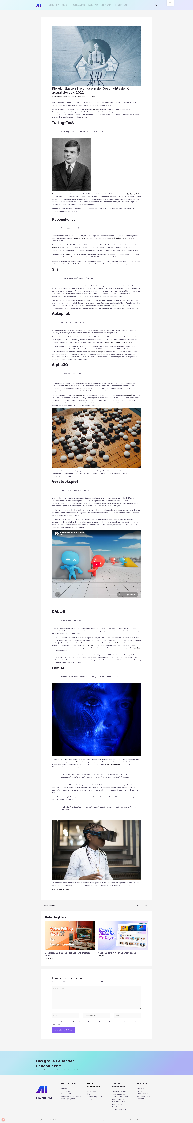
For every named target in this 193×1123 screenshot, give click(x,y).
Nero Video (116, 1107)
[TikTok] (48, 1097)
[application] (68, 5)
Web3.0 (95, 109)
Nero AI (64, 5)
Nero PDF (140, 1088)
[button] (156, 5)
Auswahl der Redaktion (61, 97)
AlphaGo (79, 395)
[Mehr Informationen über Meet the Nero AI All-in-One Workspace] (123, 935)
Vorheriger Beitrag (49, 905)
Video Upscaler (106, 5)
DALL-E (118, 643)
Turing (54, 194)
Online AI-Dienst (54, 5)
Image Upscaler (93, 5)
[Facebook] (37, 1097)
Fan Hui (67, 386)
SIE (136, 308)
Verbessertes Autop (95, 351)
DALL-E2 (90, 645)
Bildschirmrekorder (119, 1109)
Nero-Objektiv (92, 1091)
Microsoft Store (142, 1093)
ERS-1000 (69, 254)
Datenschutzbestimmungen (96, 1120)
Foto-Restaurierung (78, 5)
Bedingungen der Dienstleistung (138, 1120)
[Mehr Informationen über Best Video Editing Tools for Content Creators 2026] (70, 935)
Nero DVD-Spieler (118, 1102)
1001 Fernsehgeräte (94, 1096)
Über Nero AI (66, 1091)
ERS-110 (55, 247)
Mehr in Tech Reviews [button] (60, 890)
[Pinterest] (42, 1097)
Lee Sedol (128, 395)
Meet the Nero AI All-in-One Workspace (117, 953)
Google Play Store (143, 1096)
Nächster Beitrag (144, 905)
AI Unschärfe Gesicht (120, 1096)
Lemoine (79, 762)
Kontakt (64, 1088)
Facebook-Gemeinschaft (71, 1096)
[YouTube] (50, 1097)
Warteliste (137, 648)
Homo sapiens (79, 238)
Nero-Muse (90, 1094)
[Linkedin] (45, 1097)
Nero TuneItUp (117, 1104)
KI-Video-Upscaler (119, 1091)
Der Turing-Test (133, 194)
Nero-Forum (66, 1093)
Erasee (89, 1099)
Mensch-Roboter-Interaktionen (121, 238)
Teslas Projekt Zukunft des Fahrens (118, 342)
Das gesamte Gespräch (116, 764)
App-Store (140, 1099)
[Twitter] (40, 1097)
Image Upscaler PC (119, 1094)
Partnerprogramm (68, 1099)
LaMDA (63, 759)
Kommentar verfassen (86, 97)
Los (104, 351)
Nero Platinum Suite (120, 5)
